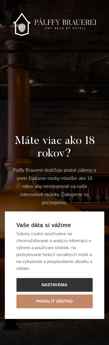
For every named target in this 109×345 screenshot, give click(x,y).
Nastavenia (55, 285)
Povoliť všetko (54, 301)
